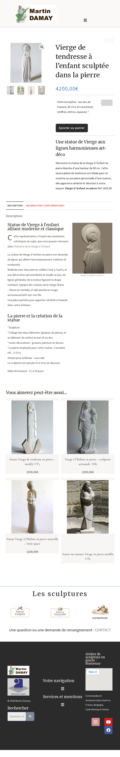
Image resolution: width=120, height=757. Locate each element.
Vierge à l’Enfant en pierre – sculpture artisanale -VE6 (88, 462)
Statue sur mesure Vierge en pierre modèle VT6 (87, 556)
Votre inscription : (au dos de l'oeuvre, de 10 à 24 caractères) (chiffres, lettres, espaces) (75, 107)
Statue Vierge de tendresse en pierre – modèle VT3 (32, 462)
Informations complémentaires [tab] (45, 205)
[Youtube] (108, 722)
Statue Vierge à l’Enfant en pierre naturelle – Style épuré (32, 541)
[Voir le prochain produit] (112, 40)
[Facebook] (108, 730)
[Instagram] (96, 722)
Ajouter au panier (72, 128)
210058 (17, 353)
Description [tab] (15, 205)
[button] (85, 20)
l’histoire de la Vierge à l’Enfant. (32, 246)
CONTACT (103, 630)
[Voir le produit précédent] (106, 40)
